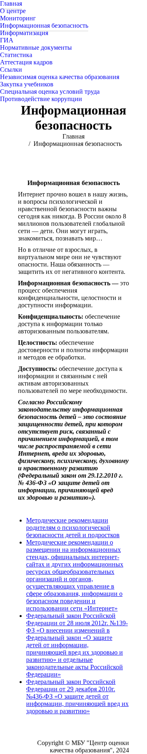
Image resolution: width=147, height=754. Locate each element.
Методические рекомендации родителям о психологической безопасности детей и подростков (73, 527)
